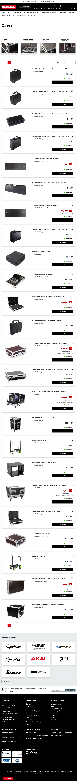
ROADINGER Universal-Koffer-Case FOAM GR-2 (48, 296)
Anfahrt (53, 706)
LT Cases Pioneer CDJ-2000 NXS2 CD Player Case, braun (49, 343)
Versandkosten (37, 771)
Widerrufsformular (8, 778)
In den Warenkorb (62, 82)
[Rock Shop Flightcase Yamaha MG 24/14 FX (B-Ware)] (15, 587)
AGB (27, 717)
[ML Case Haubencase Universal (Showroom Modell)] (15, 493)
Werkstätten (54, 713)
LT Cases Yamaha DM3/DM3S (42, 274)
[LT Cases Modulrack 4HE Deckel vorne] (15, 213)
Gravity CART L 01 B (38, 556)
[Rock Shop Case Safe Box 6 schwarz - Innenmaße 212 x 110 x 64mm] (15, 120)
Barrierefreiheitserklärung (33, 722)
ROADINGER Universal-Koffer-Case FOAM (46, 511)
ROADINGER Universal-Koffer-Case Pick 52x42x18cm (50, 369)
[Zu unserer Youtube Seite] (35, 752)
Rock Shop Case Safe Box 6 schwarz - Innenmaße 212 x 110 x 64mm (50, 114)
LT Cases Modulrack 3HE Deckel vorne (45, 159)
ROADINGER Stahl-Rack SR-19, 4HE (44, 463)
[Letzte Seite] (27, 62)
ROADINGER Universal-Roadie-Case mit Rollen (47, 418)
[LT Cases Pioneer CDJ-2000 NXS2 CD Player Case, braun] (15, 351)
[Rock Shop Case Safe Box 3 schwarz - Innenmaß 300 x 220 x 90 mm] (15, 76)
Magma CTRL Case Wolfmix (41, 252)
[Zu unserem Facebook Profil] (31, 752)
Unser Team (29, 706)
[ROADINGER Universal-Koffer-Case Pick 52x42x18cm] (15, 376)
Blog (27, 724)
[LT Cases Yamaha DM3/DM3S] (15, 281)
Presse (53, 717)
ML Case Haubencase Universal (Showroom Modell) (49, 485)
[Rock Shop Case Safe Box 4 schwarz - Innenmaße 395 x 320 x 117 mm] (15, 143)
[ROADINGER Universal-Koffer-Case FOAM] (15, 518)
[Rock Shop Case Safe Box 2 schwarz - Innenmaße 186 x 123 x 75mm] (15, 98)
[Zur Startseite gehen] (9, 7)
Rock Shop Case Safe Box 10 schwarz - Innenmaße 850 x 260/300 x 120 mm (49, 183)
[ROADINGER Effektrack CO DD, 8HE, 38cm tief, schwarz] (15, 611)
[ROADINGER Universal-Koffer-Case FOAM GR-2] (15, 304)
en (74, 8)
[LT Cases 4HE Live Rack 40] (15, 540)
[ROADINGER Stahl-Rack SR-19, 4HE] (15, 469)
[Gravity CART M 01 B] (15, 447)
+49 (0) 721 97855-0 (8, 718)
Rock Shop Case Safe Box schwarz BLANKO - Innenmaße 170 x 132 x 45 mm (47, 321)
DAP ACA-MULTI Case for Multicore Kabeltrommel (49, 392)
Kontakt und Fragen (56, 704)
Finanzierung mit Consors (58, 711)
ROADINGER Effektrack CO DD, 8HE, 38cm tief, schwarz (48, 605)
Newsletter (54, 720)
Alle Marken (6, 681)
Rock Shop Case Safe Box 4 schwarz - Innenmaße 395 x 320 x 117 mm (50, 136)
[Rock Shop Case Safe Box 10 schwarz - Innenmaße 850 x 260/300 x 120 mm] (15, 189)
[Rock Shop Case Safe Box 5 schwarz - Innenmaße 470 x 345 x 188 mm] (15, 236)
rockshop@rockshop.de (9, 722)
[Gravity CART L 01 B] (15, 563)
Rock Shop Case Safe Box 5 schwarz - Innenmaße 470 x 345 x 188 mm (50, 229)
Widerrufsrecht (30, 713)
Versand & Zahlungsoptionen (34, 711)
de (71, 8)
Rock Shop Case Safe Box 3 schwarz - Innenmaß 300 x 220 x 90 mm (50, 69)
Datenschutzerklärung (32, 715)
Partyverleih (54, 715)
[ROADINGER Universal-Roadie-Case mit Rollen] (15, 424)
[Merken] (72, 69)
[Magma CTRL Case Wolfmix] (15, 258)
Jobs (27, 709)
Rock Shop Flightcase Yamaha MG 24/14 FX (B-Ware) (49, 578)
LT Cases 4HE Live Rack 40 (41, 534)
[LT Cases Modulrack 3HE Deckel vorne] (15, 166)
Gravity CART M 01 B (39, 440)
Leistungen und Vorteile (57, 709)
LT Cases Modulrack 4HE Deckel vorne (45, 205)
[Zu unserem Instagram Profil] (27, 752)
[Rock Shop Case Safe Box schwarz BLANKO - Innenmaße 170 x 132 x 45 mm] (15, 327)
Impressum (29, 720)
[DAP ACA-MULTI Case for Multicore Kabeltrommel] (15, 400)
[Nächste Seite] (24, 62)
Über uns (28, 704)
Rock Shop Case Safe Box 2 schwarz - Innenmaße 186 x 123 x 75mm (50, 91)
